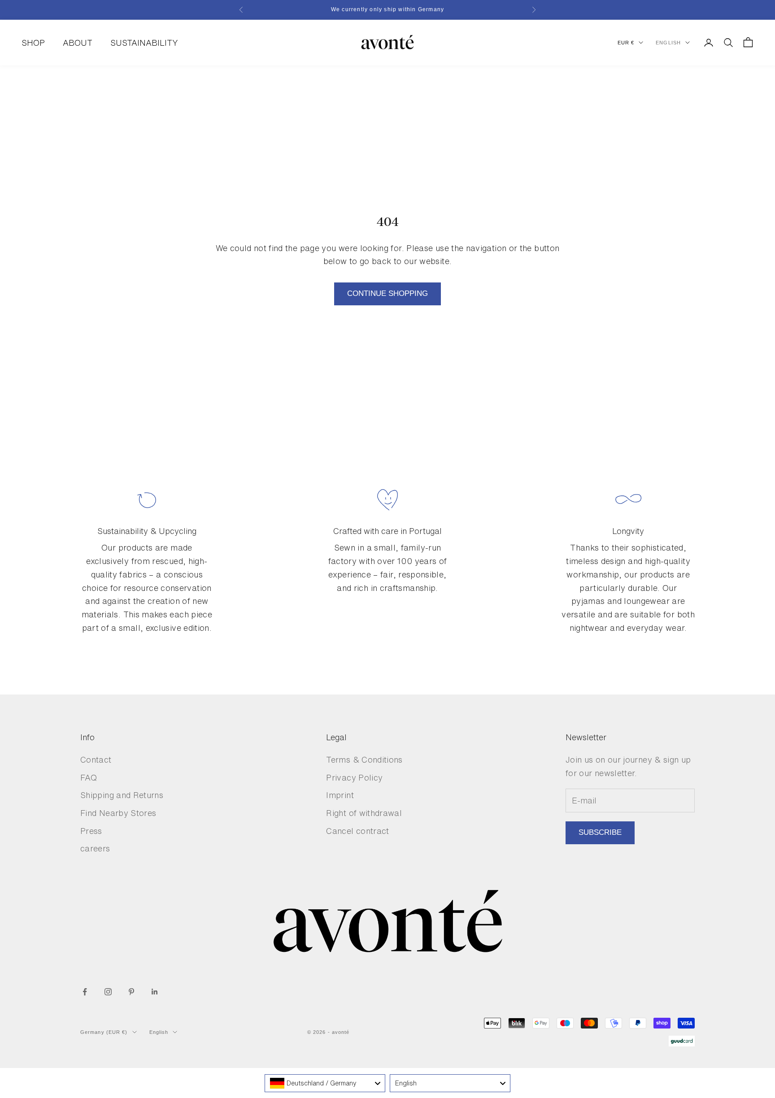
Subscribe (600, 832)
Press (91, 831)
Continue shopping (387, 293)
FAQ (88, 777)
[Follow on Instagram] (108, 991)
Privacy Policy (354, 777)
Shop (33, 42)
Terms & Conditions (364, 759)
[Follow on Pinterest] (131, 991)
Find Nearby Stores (118, 813)
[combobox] (325, 1083)
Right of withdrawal (364, 813)
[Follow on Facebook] (84, 991)
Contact (96, 759)
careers (95, 848)
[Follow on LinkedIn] (154, 991)
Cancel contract (357, 831)
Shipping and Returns (121, 795)
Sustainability (144, 42)
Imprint (340, 795)
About (77, 42)
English (668, 42)
